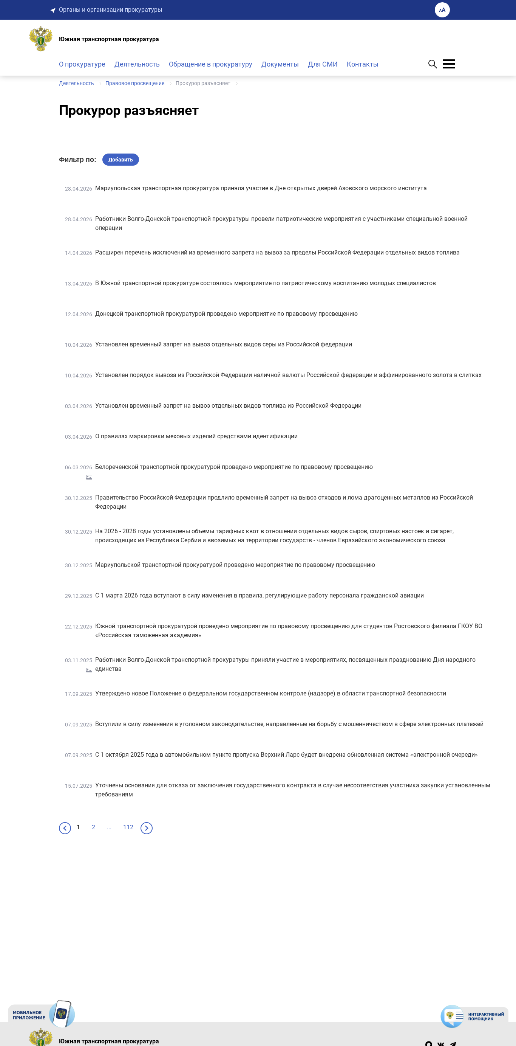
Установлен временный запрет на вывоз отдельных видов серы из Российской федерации (223, 344)
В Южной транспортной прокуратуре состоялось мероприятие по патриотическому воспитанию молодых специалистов (265, 283)
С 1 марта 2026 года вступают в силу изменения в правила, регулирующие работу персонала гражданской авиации (259, 595)
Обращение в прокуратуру (210, 64)
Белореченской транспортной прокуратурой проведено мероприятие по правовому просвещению (234, 466)
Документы (280, 64)
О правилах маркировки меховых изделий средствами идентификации (196, 436)
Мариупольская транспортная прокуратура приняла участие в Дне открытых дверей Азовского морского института (261, 188)
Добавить (120, 160)
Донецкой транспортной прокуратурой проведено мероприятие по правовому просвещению (226, 313)
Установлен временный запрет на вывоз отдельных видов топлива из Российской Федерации (228, 405)
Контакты (363, 64)
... (109, 827)
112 (128, 827)
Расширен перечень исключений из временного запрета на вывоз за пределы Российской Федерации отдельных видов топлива (277, 252)
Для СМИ (323, 64)
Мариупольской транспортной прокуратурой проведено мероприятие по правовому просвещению (235, 564)
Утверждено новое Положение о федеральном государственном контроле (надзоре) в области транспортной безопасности (270, 693)
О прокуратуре (82, 64)
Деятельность (137, 64)
